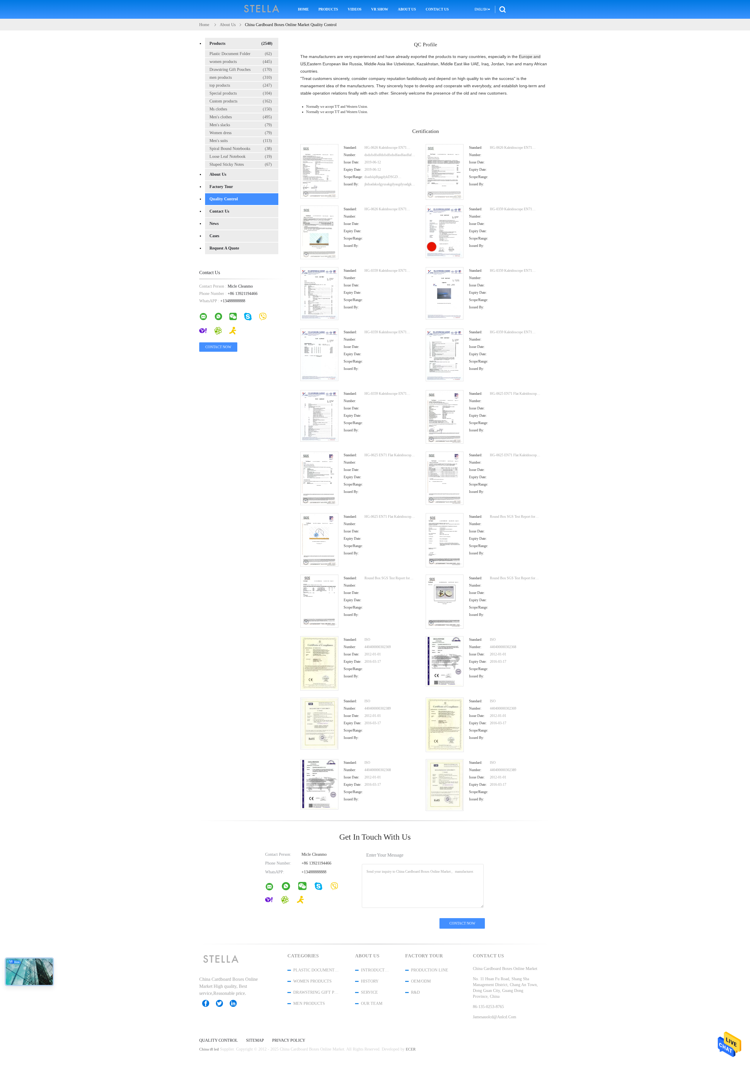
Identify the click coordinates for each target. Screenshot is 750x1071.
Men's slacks (240, 125)
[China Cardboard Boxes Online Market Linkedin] (236, 1003)
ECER (411, 1049)
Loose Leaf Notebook (240, 156)
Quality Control (223, 199)
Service (369, 992)
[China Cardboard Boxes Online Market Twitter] (222, 1003)
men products (240, 77)
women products (240, 61)
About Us (407, 9)
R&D (415, 992)
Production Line (429, 970)
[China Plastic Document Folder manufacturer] (262, 9)
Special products (240, 93)
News (214, 223)
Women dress (240, 133)
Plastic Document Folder (240, 54)
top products (240, 85)
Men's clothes (240, 117)
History (370, 981)
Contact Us (437, 9)
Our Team (371, 1003)
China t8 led (209, 1049)
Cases (214, 236)
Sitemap (255, 1040)
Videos (355, 9)
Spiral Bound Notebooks (240, 148)
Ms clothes (240, 109)
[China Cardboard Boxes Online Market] (319, 197)
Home (303, 9)
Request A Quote (224, 248)
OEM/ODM (421, 981)
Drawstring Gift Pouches (240, 69)
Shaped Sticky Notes (240, 164)
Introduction (375, 970)
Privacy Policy (288, 1040)
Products (328, 9)
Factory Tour (221, 187)
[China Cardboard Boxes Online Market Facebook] (208, 1003)
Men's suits (240, 141)
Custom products (240, 101)
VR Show (379, 9)
